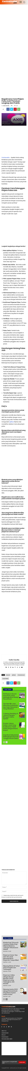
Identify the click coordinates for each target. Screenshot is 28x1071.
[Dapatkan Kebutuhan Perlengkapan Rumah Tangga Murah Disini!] (22, 736)
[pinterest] (15, 667)
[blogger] (6, 667)
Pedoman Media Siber (7, 1039)
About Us (4, 1031)
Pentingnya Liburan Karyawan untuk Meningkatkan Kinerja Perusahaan (10, 696)
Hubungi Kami (5, 1033)
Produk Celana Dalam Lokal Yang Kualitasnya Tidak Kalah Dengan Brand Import (10, 726)
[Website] (11, 1027)
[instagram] (10, 667)
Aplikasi (14, 675)
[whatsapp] (19, 667)
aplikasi (11, 422)
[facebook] (8, 667)
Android (8, 675)
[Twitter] (11, 109)
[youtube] (21, 667)
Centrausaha (5, 157)
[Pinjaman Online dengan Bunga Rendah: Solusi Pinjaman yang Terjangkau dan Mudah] (23, 977)
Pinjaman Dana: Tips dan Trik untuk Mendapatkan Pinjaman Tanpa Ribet (11, 957)
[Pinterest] (15, 109)
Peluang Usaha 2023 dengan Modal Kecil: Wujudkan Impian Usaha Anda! (10, 991)
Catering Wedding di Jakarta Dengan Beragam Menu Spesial (10, 716)
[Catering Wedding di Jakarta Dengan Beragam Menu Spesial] (22, 715)
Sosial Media (5, 678)
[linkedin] (12, 667)
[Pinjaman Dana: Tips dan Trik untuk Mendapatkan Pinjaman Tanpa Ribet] (23, 957)
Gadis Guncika (6, 105)
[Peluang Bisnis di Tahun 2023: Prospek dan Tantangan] (23, 968)
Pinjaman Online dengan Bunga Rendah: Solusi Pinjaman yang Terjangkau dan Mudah (9, 979)
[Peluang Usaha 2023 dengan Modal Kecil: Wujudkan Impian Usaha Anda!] (23, 991)
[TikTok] (6, 1027)
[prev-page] (4, 742)
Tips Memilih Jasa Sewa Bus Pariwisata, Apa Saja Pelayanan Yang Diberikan (10, 706)
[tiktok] (17, 667)
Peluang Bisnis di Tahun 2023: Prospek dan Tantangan (11, 967)
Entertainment (21, 675)
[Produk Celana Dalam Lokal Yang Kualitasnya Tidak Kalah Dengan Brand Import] (22, 725)
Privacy (4, 1035)
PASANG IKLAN (5, 1037)
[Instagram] (4, 1027)
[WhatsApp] (18, 109)
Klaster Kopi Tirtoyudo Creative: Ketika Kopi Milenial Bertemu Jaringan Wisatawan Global (10, 945)
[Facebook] (8, 109)
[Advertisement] (14, 19)
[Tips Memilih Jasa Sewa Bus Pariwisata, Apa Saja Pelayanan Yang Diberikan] (22, 705)
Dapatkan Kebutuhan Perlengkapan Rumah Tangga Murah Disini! (10, 736)
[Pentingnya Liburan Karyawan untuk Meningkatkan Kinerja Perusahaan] (22, 695)
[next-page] (7, 742)
